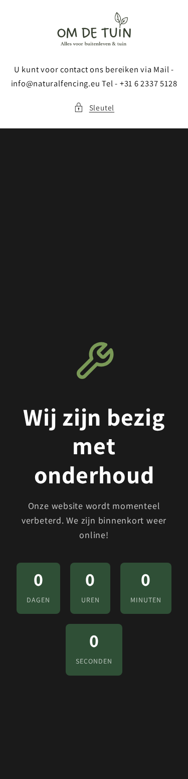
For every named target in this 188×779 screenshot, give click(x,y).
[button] (94, 107)
